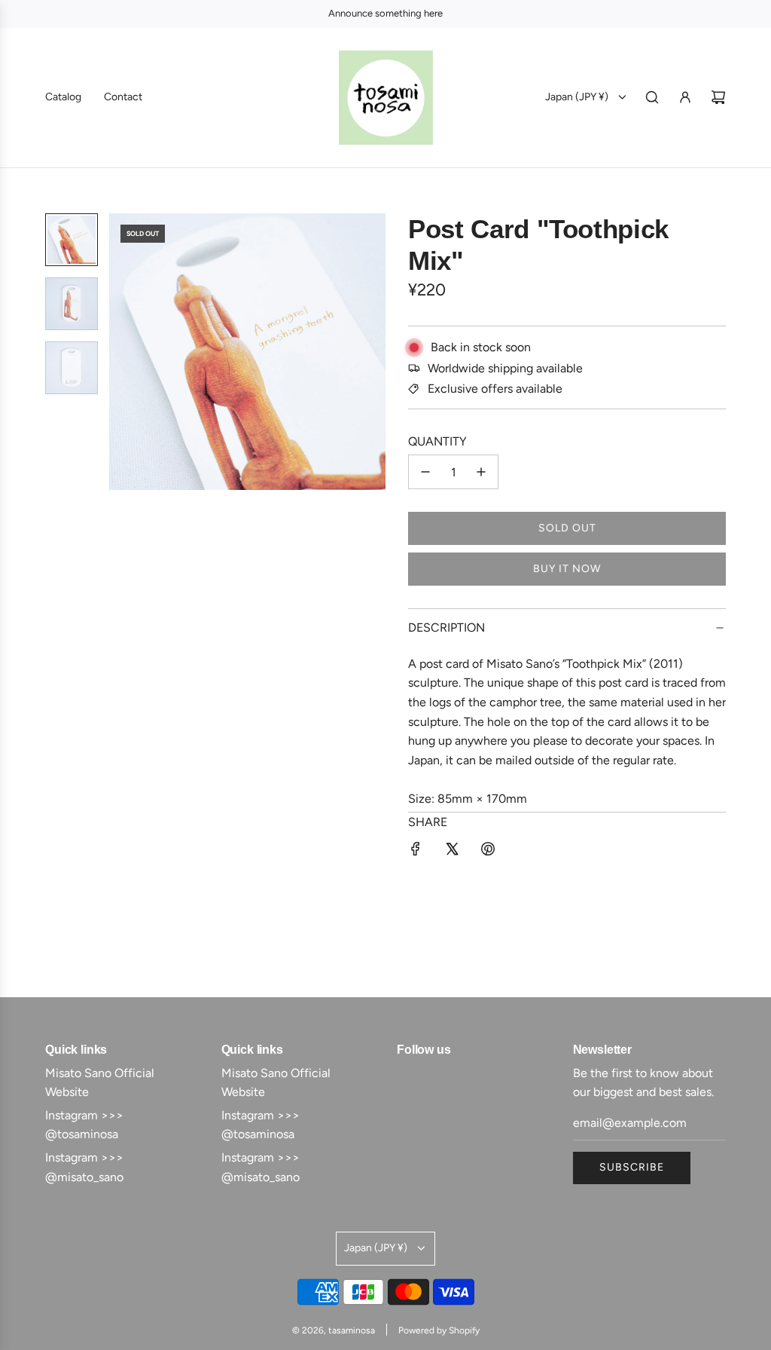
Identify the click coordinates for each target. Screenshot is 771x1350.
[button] (129, 351)
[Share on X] (451, 851)
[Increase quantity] (481, 471)
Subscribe (631, 1167)
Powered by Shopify (439, 1330)
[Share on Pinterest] (487, 851)
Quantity (437, 441)
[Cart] (718, 97)
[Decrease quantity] (425, 471)
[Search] (652, 97)
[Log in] (685, 97)
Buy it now (567, 568)
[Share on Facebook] (415, 851)
